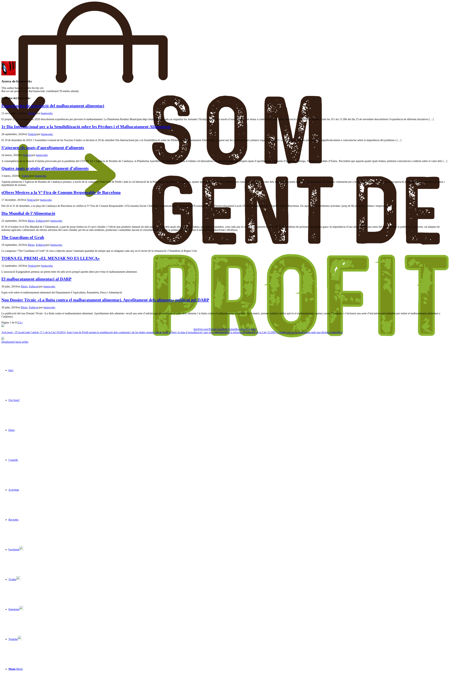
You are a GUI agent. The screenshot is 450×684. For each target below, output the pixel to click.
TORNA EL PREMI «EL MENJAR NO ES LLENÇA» (50, 258)
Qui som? (203, 329)
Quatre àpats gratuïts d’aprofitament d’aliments (45, 168)
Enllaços (40, 220)
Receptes (240, 329)
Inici (196, 329)
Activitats (230, 329)
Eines (212, 329)
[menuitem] (228, 370)
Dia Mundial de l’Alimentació (28, 213)
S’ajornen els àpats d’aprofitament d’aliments (42, 147)
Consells (220, 329)
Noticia (32, 113)
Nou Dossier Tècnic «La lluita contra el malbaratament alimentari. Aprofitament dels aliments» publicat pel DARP (105, 300)
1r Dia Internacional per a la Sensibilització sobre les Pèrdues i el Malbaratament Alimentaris (86, 126)
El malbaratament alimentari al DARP (36, 279)
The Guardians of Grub (22, 237)
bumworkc (47, 113)
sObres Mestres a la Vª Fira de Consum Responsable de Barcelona (61, 192)
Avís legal (250, 329)
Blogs (31, 220)
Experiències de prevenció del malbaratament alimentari (52, 105)
